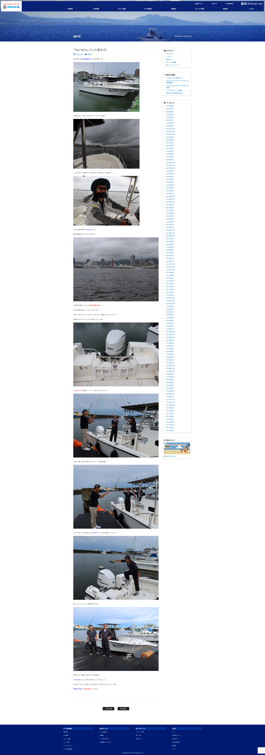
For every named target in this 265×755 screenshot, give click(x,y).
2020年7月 (170, 312)
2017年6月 (170, 416)
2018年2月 (170, 394)
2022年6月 (170, 247)
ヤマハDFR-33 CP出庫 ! (174, 90)
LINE (245, 3)
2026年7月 (170, 109)
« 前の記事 (108, 709)
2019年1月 (170, 363)
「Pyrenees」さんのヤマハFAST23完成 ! (177, 86)
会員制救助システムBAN (105, 742)
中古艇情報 (96, 9)
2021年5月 (170, 284)
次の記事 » (123, 709)
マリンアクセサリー (67, 745)
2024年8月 (170, 174)
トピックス (169, 54)
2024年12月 (170, 162)
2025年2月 (170, 157)
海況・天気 (138, 735)
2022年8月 (170, 241)
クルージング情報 (199, 9)
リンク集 (251, 9)
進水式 (90, 54)
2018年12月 (170, 365)
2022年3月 (170, 255)
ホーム (173, 731)
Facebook (242, 3)
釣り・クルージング (172, 65)
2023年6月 (170, 213)
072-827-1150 (256, 3)
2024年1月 (170, 193)
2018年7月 (170, 380)
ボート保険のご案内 (104, 738)
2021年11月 (170, 267)
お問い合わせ (214, 3)
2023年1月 (170, 227)
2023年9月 (170, 205)
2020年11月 (170, 301)
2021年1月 (170, 295)
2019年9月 (170, 340)
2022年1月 (170, 261)
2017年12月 (170, 399)
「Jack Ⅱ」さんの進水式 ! (174, 78)
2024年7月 (170, 177)
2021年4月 (170, 286)
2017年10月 (170, 405)
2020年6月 (170, 315)
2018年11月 (170, 368)
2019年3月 (170, 357)
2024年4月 (170, 185)
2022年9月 (170, 239)
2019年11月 (170, 334)
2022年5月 (170, 250)
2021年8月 (170, 275)
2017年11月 (170, 402)
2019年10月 (170, 337)
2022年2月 (170, 258)
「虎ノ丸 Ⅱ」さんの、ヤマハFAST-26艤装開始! (177, 82)
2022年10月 (170, 236)
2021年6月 (170, 281)
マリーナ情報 (66, 742)
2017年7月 (170, 413)
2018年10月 (170, 371)
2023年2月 (170, 224)
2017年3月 (170, 425)
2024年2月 (170, 191)
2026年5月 (170, 114)
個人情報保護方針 (230, 3)
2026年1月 (170, 126)
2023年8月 (170, 208)
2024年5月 (170, 182)
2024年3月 (170, 188)
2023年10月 (170, 202)
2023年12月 (170, 196)
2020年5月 (170, 318)
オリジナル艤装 (122, 9)
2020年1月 (170, 329)
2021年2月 (170, 292)
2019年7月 (170, 346)
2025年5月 (170, 148)
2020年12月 (170, 298)
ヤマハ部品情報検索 (67, 749)
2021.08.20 (79, 54)
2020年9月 (170, 306)
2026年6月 (170, 112)
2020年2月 (170, 326)
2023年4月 (170, 219)
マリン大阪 (11, 6)
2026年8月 (170, 106)
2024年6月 (170, 179)
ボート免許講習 (148, 9)
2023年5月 (170, 216)
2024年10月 (170, 168)
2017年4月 (170, 422)
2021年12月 (170, 264)
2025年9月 (170, 137)
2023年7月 (170, 210)
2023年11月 (170, 199)
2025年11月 (170, 131)
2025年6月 (170, 145)
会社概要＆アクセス (199, 3)
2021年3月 (170, 289)
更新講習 (173, 9)
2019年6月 (170, 349)
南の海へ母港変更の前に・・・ (175, 93)
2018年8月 (170, 377)
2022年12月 (170, 230)
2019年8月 (170, 343)
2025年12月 (170, 129)
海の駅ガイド (139, 738)
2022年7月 (170, 244)
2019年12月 (170, 332)
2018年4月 (170, 388)
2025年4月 (170, 151)
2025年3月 (170, 154)
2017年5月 (170, 419)
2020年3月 (170, 323)
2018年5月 (170, 385)
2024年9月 (170, 171)
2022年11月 (170, 233)
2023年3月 (170, 222)
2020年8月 (170, 309)
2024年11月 (170, 165)
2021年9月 (170, 272)
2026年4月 (170, 117)
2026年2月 (170, 123)
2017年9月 (170, 408)
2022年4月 (170, 253)
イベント (169, 56)
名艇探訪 (225, 9)
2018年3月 (170, 391)
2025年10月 (170, 134)
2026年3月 (170, 120)
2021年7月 (170, 278)
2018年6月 (170, 382)
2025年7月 (170, 143)
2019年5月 (170, 351)
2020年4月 (170, 320)
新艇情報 (70, 9)
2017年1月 (170, 430)
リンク (173, 749)
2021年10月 (170, 270)
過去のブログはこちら (170, 456)
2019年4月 (170, 354)
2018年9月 (170, 374)
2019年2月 (170, 360)
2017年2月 (170, 428)
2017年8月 (170, 411)
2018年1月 (170, 396)
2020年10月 (170, 303)
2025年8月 (170, 140)
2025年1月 (170, 160)
